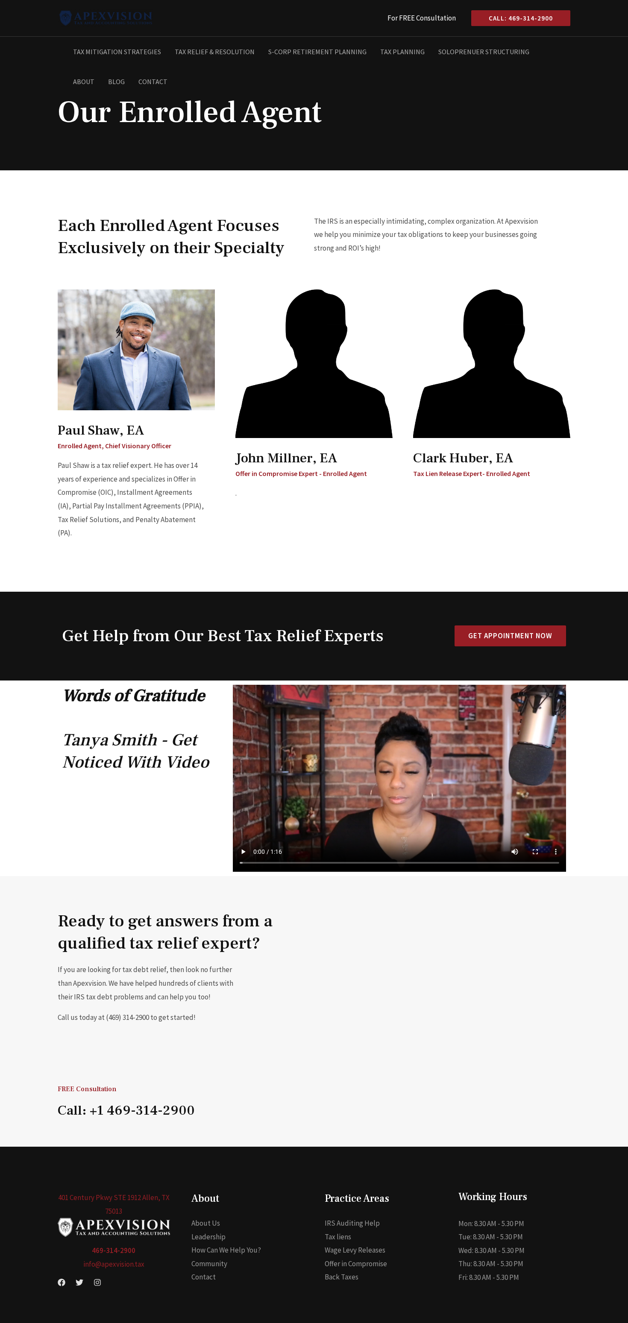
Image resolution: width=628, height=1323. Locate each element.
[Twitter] (79, 1282)
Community (209, 1263)
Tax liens (338, 1236)
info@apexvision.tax (113, 1264)
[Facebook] (61, 1282)
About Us (205, 1223)
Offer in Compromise (356, 1263)
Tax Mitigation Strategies (117, 51)
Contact (152, 81)
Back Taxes (341, 1277)
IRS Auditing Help (352, 1223)
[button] (517, 18)
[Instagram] (97, 1282)
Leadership (208, 1236)
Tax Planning (402, 51)
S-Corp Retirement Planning (317, 51)
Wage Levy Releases (355, 1250)
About (83, 81)
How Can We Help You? (226, 1250)
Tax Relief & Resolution (215, 51)
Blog (116, 81)
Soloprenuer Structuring (483, 51)
